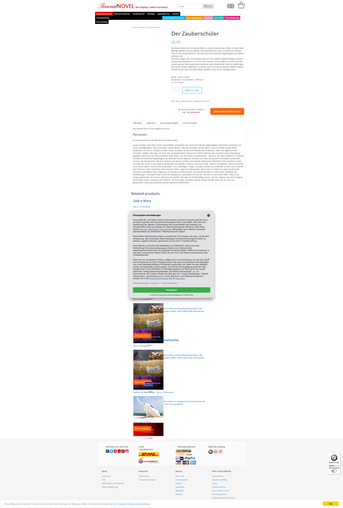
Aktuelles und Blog (219, 480)
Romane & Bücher (122, 14)
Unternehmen (217, 476)
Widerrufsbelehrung (110, 487)
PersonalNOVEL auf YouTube (223, 498)
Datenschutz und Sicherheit (113, 483)
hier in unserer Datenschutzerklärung (131, 503)
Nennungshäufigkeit (169, 123)
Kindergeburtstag (194, 18)
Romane (141, 27)
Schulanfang (101, 22)
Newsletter (179, 490)
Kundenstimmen (218, 487)
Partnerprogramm (219, 494)
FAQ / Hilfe (179, 476)
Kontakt (178, 483)
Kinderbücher (139, 14)
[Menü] (338, 454)
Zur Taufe (219, 18)
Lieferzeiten (180, 487)
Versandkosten (193, 112)
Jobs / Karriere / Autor (220, 490)
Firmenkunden (102, 18)
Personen (137, 123)
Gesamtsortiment (104, 14)
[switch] (334, 471)
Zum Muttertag (232, 18)
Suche (209, 6)
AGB (103, 480)
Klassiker (151, 14)
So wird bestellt (190, 123)
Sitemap (178, 494)
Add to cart (192, 90)
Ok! (331, 503)
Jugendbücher (164, 14)
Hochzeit (208, 18)
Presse (214, 483)
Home (133, 27)
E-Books (175, 14)
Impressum (106, 476)
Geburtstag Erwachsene (173, 18)
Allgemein (151, 123)
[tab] (137, 123)
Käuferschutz (144, 476)
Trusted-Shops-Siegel (147, 480)
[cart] (242, 7)
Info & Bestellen (142, 335)
